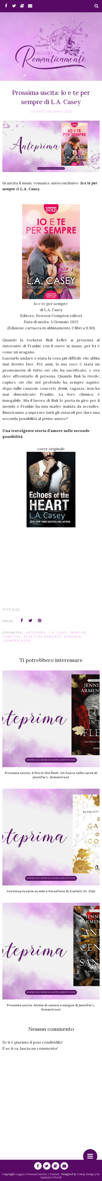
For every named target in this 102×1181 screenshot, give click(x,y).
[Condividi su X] (30, 620)
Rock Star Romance (42, 637)
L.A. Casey (58, 633)
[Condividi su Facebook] (21, 620)
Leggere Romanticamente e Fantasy (37, 1174)
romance (72, 637)
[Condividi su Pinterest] (39, 620)
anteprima (36, 633)
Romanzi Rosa (17, 641)
